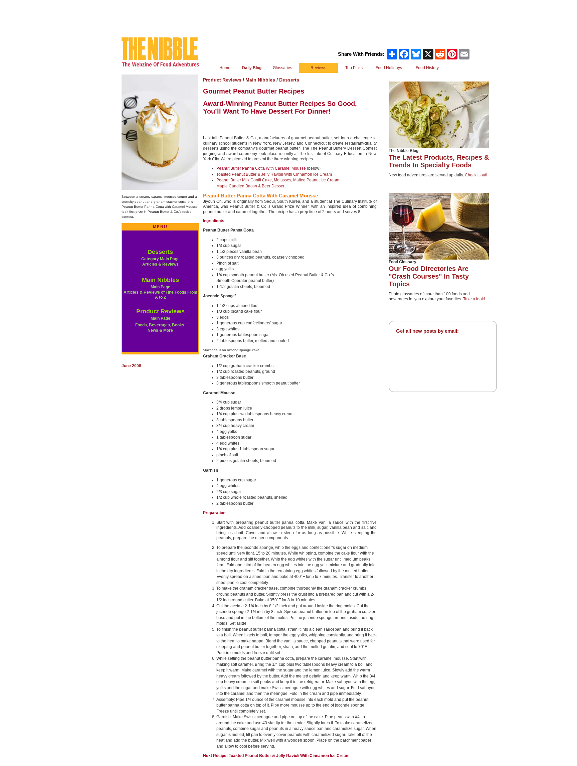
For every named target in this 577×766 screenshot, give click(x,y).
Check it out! (476, 175)
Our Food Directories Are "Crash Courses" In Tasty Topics (429, 276)
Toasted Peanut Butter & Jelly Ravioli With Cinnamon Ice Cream (274, 174)
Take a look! (474, 299)
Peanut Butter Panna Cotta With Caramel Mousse (261, 168)
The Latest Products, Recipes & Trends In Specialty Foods (439, 161)
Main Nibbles (160, 280)
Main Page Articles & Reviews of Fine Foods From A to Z (160, 292)
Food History (427, 67)
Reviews (318, 67)
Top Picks (354, 67)
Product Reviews (160, 311)
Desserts (160, 252)
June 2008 (131, 365)
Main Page (160, 318)
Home (224, 67)
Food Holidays (389, 67)
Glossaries (282, 67)
